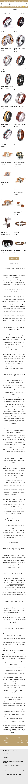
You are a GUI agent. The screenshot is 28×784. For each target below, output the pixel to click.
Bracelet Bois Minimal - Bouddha (20, 231)
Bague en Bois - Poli (19, 106)
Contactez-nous (15, 750)
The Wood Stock (15, 781)
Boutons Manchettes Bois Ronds (19, 212)
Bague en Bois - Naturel (7, 106)
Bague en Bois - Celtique (20, 68)
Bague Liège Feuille (6, 182)
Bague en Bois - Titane (20, 124)
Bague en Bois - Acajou (7, 29)
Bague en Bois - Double (7, 86)
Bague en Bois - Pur (6, 124)
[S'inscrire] (23, 770)
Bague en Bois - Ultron (20, 142)
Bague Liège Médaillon (7, 211)
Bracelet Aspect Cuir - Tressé (7, 251)
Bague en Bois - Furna (20, 87)
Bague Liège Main (18, 192)
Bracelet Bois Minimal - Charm (20, 251)
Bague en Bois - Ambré (7, 48)
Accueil (11, 263)
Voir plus (14, 258)
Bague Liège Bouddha (6, 162)
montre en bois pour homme (16, 584)
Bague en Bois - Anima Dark (19, 49)
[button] (1, 4)
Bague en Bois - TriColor (5, 143)
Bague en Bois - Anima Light (6, 69)
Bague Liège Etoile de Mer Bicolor (19, 163)
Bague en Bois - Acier (19, 29)
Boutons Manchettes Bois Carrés (6, 231)
